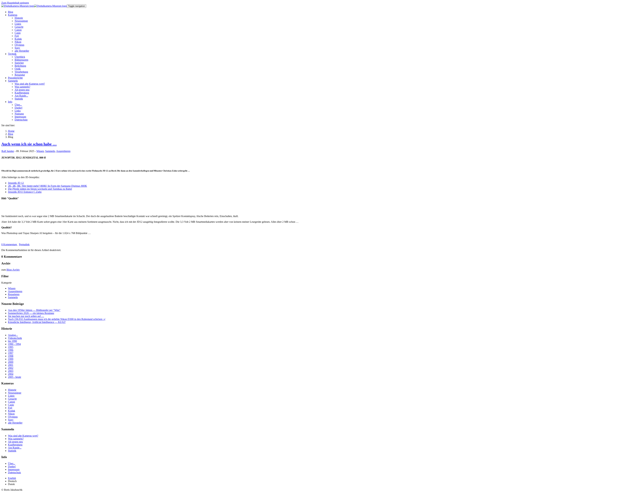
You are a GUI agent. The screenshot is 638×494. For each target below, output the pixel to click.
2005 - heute (14, 377)
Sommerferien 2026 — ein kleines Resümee (31, 313)
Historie (12, 389)
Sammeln (50, 151)
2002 (10, 368)
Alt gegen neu (15, 441)
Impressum (13, 469)
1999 (10, 359)
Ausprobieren (63, 151)
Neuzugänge (14, 392)
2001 (10, 365)
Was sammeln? (16, 438)
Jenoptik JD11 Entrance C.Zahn (25, 191)
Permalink (24, 244)
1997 (10, 353)
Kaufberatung (15, 444)
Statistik (12, 450)
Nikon (11, 413)
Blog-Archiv (13, 269)
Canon (11, 401)
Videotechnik (15, 338)
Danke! (12, 466)
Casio (11, 404)
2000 (10, 362)
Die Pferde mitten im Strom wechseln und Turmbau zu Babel (40, 188)
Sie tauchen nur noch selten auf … (26, 316)
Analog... (13, 335)
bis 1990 (12, 341)
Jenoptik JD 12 (16, 182)
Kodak (11, 410)
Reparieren (13, 294)
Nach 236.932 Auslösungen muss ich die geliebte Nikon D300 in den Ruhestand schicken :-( (56, 319)
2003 (10, 371)
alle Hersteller (15, 422)
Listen (11, 395)
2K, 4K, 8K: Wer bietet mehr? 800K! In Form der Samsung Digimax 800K (47, 185)
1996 (10, 350)
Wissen (40, 151)
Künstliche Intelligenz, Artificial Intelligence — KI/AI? (37, 322)
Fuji (10, 407)
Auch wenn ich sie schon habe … (29, 144)
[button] (12, 14)
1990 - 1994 (14, 344)
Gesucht (12, 398)
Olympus (13, 416)
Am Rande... (14, 447)
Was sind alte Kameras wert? (23, 435)
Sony (10, 419)
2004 (10, 374)
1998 (10, 356)
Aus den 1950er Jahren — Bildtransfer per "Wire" (34, 310)
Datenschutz (14, 472)
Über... (11, 463)
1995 (10, 347)
